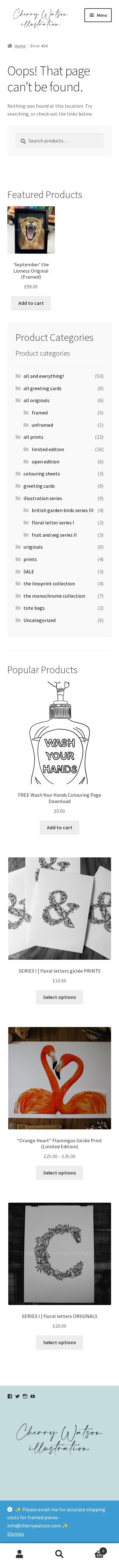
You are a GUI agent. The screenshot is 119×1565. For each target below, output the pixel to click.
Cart (91, 1548)
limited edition (48, 449)
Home (20, 46)
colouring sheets (41, 473)
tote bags (34, 608)
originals (33, 547)
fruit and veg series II (54, 535)
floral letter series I (53, 522)
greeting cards (39, 486)
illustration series (42, 498)
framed (40, 412)
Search (59, 1554)
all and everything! (43, 376)
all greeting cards (42, 388)
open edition (45, 461)
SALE (28, 571)
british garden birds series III (63, 510)
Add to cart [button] (31, 303)
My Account (20, 1554)
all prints (33, 437)
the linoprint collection (49, 583)
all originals (36, 400)
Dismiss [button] (15, 1534)
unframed (42, 425)
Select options (59, 997)
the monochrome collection (54, 596)
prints (30, 559)
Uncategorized (39, 620)
